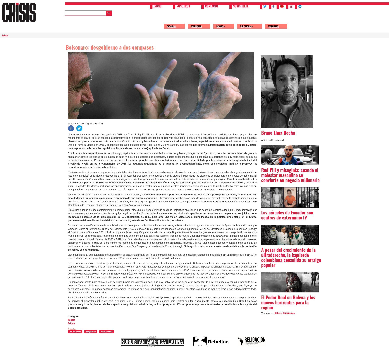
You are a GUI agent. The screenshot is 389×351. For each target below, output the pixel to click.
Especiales (273, 26)
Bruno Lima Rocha (278, 133)
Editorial (171, 26)
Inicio (158, 6)
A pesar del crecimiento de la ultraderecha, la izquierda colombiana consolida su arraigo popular (291, 257)
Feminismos (289, 313)
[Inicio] (20, 12)
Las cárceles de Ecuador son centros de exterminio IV (287, 215)
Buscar (109, 13)
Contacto (211, 6)
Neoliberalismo (106, 331)
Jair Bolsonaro (75, 331)
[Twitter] (79, 128)
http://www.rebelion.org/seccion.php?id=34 (211, 342)
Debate (219, 26)
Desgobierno (91, 331)
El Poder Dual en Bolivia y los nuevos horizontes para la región (288, 302)
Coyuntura (196, 26)
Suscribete (240, 6)
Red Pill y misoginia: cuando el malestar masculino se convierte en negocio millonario (290, 175)
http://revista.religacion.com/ (253, 342)
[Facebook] (71, 128)
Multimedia (245, 26)
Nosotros (183, 6)
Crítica (71, 323)
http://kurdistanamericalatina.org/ (153, 342)
